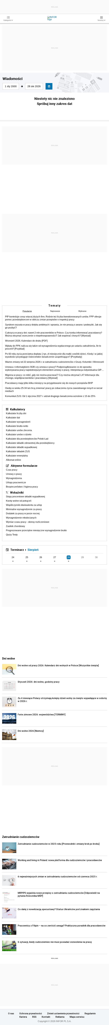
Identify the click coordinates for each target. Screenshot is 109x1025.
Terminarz (17, 550)
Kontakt (46, 1016)
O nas (11, 1013)
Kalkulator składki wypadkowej (21, 447)
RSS (34, 1016)
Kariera (23, 1016)
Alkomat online (13, 460)
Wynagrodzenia (14, 478)
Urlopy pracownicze (16, 482)
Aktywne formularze (24, 466)
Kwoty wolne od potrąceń (18, 501)
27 (54, 557)
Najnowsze (55, 311)
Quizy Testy (12, 534)
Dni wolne (8, 658)
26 (40, 557)
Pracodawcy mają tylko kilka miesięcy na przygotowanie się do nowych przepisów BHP (49, 383)
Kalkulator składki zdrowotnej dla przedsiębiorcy (30, 443)
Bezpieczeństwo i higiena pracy (22, 486)
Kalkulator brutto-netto (17, 426)
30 (96, 557)
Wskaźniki (17, 492)
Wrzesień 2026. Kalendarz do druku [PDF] (26, 341)
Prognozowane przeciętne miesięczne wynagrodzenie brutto (36, 530)
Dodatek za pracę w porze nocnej (23, 513)
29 (82, 557)
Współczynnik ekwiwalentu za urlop (24, 505)
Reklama (59, 1016)
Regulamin (90, 1013)
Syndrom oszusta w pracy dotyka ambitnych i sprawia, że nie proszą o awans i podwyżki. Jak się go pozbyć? (53, 326)
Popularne (27, 311)
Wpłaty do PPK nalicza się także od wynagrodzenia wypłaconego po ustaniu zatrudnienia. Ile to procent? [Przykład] (53, 347)
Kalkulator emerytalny (17, 455)
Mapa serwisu (77, 1016)
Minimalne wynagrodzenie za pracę (24, 509)
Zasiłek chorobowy (15, 526)
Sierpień (33, 550)
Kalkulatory (17, 409)
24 (13, 557)
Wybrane (82, 311)
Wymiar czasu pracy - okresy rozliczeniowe (27, 522)
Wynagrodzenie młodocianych (21, 518)
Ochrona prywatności (30, 1013)
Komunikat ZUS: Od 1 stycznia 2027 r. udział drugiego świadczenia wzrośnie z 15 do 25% (50, 396)
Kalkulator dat (13, 417)
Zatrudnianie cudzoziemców (20, 837)
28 (68, 557)
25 (27, 557)
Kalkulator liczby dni (16, 413)
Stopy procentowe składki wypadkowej (25, 496)
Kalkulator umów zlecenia (19, 430)
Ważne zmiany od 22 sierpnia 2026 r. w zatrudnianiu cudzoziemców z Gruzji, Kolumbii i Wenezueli (54, 362)
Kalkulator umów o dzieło (18, 434)
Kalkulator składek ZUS (18, 451)
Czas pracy (11, 470)
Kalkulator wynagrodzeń (18, 422)
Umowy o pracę (14, 474)
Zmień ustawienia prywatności (63, 1013)
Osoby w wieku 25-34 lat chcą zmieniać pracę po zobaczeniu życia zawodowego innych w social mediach (53, 389)
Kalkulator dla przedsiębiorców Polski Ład (27, 439)
